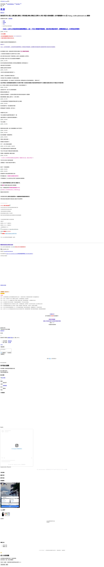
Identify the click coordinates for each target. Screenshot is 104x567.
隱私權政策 (59, 550)
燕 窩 (2, 9)
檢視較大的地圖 (3, 285)
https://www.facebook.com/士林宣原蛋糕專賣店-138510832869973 (19, 253)
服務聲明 (63, 550)
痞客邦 (9, 337)
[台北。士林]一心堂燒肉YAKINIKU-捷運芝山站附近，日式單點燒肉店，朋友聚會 (14, 298)
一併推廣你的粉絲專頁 (52, 324)
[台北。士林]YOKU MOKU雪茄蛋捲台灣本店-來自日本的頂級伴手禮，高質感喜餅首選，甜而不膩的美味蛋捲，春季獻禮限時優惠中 (23, 308)
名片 (4, 23)
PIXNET (43, 550)
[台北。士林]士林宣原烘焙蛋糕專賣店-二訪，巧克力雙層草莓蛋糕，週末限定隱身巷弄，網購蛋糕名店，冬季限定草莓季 (41, 29)
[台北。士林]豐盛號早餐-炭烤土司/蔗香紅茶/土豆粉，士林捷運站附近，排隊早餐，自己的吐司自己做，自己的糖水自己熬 (21, 303)
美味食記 (10, 340)
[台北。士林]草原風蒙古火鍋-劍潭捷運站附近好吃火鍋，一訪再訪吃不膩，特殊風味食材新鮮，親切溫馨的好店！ (20, 296)
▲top (1, 344)
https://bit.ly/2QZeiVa (13, 229)
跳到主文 (2, 12)
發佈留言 (2, 354)
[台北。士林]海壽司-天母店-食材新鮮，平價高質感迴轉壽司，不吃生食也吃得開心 (14, 302)
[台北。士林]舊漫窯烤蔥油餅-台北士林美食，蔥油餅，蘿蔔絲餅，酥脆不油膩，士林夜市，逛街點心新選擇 (18, 305)
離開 (7, 564)
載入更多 (2, 346)
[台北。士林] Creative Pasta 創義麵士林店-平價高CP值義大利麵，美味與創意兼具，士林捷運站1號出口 (18, 300)
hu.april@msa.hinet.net (8, 251)
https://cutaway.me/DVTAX (11, 233)
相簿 (4, 21)
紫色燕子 (2, 330)
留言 (12, 337)
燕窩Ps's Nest (52, 322)
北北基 (9, 342)
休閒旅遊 (10, 18)
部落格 (4, 22)
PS (37, 469)
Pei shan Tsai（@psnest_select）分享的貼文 (16, 464)
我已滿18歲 (3, 564)
